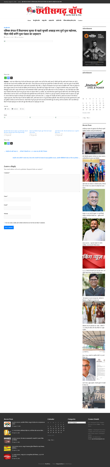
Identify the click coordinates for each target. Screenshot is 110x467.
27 (86, 109)
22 (93, 107)
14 (90, 105)
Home (29, 20)
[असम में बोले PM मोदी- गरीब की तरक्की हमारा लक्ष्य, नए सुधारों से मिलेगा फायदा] (67, 123)
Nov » (88, 118)
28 (90, 109)
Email (6, 205)
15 (93, 105)
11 (103, 103)
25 (103, 107)
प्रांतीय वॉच (58, 20)
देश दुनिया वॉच (36, 20)
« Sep (84, 118)
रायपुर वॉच (44, 20)
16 (96, 105)
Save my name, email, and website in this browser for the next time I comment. (25, 222)
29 (93, 109)
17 (100, 105)
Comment (7, 172)
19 (83, 107)
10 (100, 103)
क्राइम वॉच (51, 20)
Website (6, 213)
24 (100, 107)
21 (90, 107)
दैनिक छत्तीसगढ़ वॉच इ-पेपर (70, 20)
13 (86, 105)
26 (83, 109)
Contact (80, 20)
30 (96, 109)
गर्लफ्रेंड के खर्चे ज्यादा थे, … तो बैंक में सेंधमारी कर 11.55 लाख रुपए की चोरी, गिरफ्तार (25, 151)
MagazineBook (60, 464)
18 (103, 105)
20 (86, 107)
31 (100, 109)
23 (96, 107)
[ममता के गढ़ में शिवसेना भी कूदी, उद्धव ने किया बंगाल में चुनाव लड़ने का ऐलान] (41, 123)
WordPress (47, 464)
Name (6, 196)
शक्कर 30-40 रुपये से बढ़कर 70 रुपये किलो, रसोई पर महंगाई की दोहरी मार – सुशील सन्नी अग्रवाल (41, 1)
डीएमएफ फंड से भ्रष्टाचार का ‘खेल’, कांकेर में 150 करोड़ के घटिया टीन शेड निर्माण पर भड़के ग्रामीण (93, 328)
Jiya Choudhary (20, 37)
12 (83, 105)
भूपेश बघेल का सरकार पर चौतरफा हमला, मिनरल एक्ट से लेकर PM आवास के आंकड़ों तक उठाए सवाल (94, 186)
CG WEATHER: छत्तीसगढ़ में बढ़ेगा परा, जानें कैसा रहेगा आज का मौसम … (28, 430)
